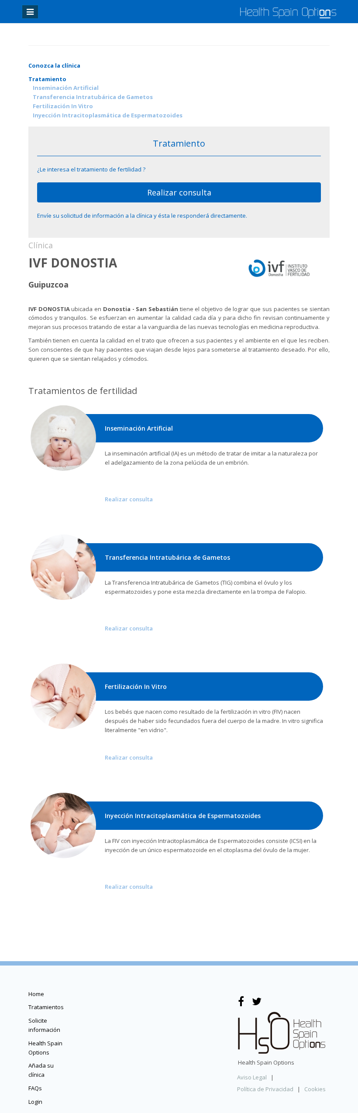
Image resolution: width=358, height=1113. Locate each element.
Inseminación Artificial (66, 88)
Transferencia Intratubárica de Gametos (93, 97)
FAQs (35, 1088)
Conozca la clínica (54, 65)
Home (36, 994)
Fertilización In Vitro (63, 106)
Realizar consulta (179, 192)
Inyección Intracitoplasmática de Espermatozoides (107, 115)
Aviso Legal (252, 1077)
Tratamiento (47, 79)
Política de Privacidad (265, 1089)
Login (35, 1102)
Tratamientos (46, 1007)
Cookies (315, 1089)
